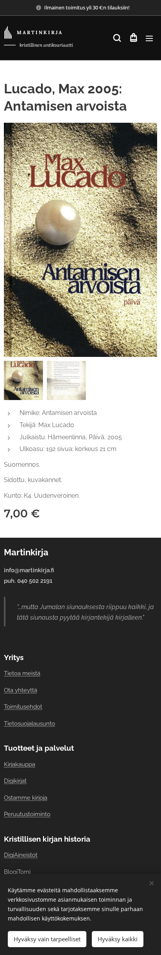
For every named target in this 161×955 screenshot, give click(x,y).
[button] (117, 38)
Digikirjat (15, 780)
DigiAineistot (21, 855)
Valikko (149, 38)
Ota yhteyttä (20, 690)
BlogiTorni (17, 871)
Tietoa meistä (22, 673)
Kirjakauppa (19, 764)
